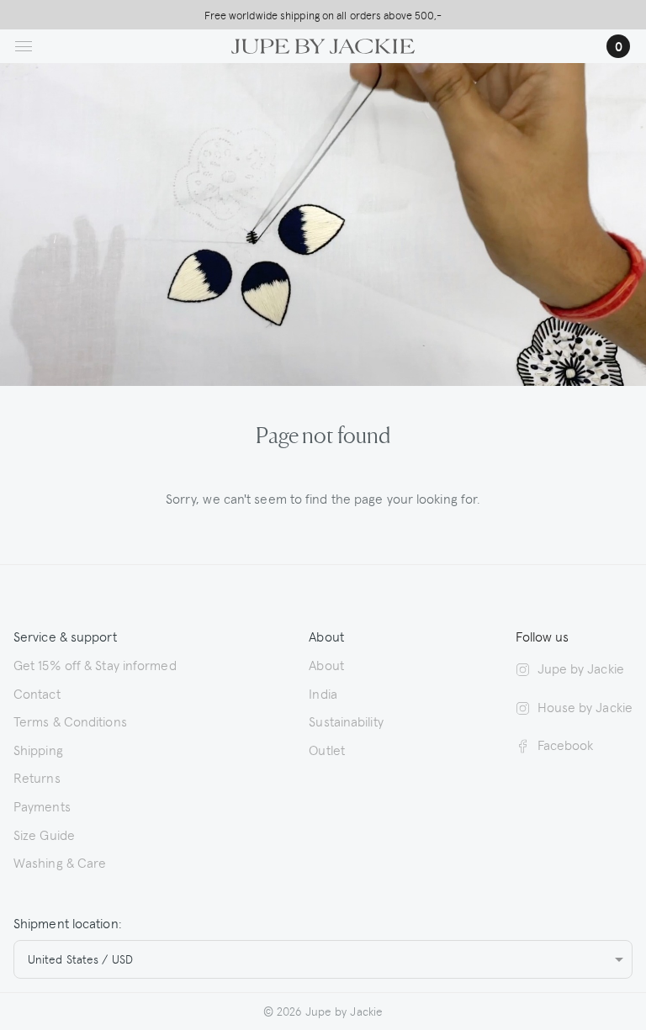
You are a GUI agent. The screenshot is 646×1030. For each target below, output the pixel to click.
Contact (37, 693)
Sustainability (346, 720)
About (326, 664)
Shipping (38, 749)
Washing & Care (59, 862)
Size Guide (44, 834)
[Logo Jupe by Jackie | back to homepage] (323, 43)
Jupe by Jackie (580, 667)
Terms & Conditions (70, 720)
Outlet (327, 749)
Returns (37, 777)
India (323, 693)
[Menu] (23, 46)
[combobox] (323, 959)
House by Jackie (585, 706)
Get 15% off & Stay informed (95, 664)
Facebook (565, 744)
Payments (42, 805)
